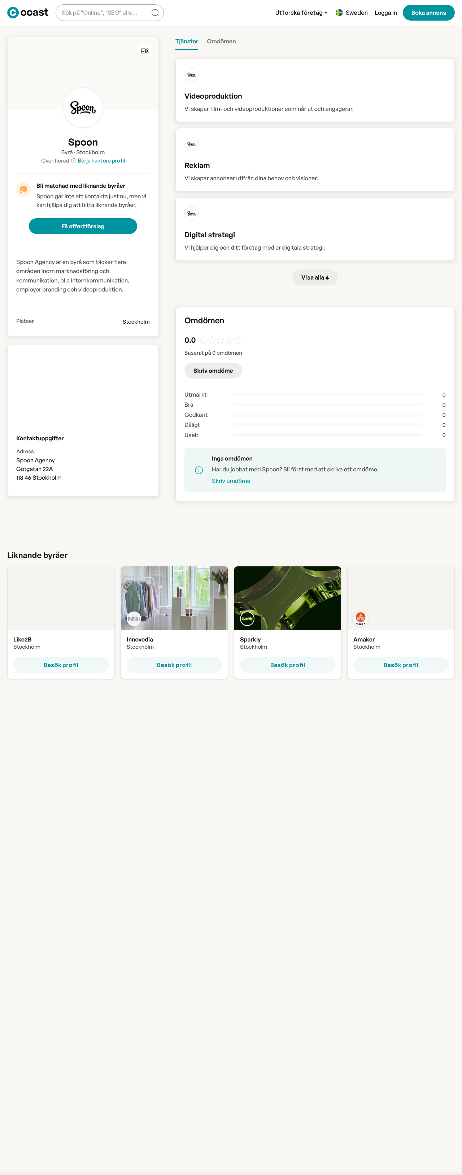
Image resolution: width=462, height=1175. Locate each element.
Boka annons (428, 12)
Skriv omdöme (213, 370)
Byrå (67, 152)
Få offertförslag (82, 226)
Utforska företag (299, 12)
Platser (25, 321)
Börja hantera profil (101, 160)
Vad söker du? (79, 7)
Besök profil (61, 665)
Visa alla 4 (315, 277)
